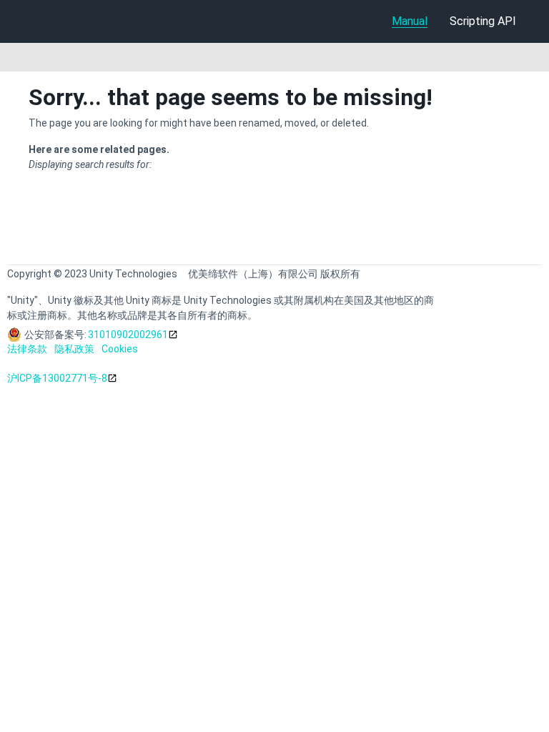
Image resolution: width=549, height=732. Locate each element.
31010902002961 (128, 334)
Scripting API (483, 21)
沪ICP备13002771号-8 (57, 378)
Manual (409, 21)
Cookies (120, 349)
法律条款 (27, 349)
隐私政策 (74, 349)
